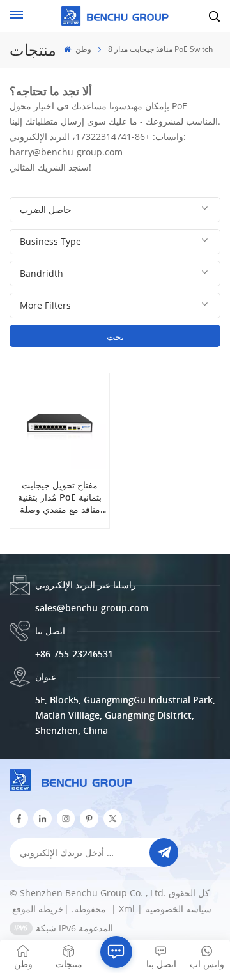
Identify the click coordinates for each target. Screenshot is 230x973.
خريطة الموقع (60, 909)
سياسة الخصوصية (178, 909)
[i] (42, 818)
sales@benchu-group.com (91, 608)
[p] (89, 818)
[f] (19, 818)
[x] (112, 818)
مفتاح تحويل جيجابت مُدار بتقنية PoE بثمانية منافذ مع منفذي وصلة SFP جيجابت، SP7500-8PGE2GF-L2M (60, 497)
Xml (127, 909)
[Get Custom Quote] (116, 952)
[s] (66, 818)
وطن (82, 48)
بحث (115, 337)
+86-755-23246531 (74, 654)
